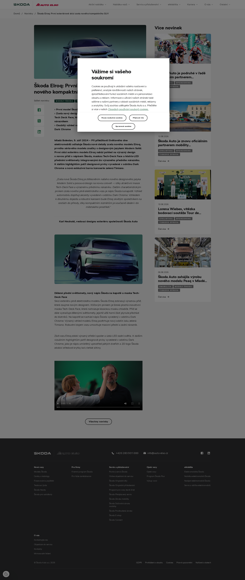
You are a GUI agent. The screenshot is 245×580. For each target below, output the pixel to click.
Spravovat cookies (123, 126)
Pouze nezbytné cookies (112, 118)
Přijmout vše (138, 118)
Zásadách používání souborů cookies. (128, 109)
